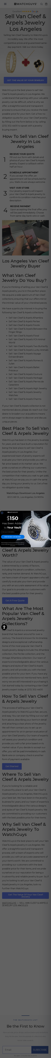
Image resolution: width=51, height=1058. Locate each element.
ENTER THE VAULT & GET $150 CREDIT (13, 536)
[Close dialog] (2, 513)
